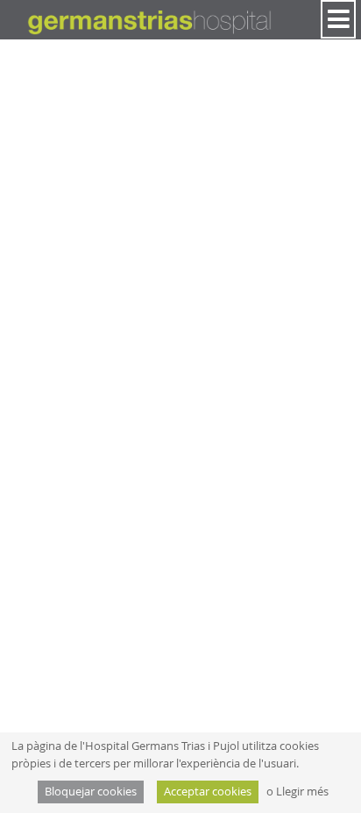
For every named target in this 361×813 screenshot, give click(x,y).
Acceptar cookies (207, 791)
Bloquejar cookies (91, 791)
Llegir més (302, 791)
